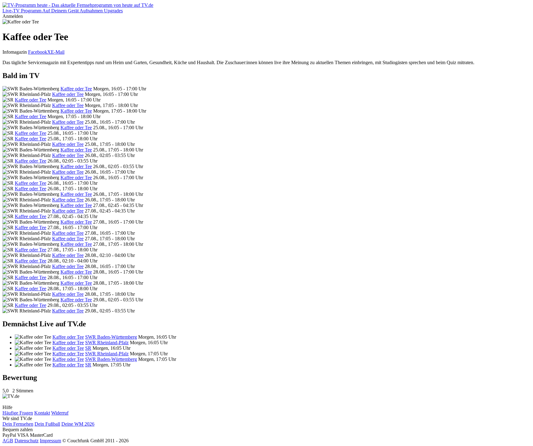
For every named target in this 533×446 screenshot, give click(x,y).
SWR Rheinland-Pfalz (107, 342)
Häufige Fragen (17, 412)
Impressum (50, 440)
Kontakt (42, 412)
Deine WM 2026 (77, 424)
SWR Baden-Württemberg (111, 337)
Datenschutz (26, 440)
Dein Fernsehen (17, 424)
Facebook (37, 52)
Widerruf (59, 412)
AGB (7, 440)
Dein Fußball (47, 424)
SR (88, 348)
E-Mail (57, 52)
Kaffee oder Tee (76, 88)
